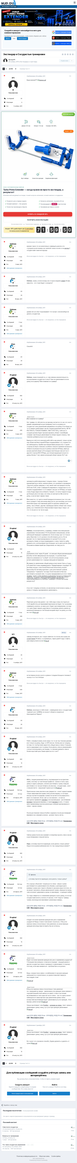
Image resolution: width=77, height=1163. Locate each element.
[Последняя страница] (15, 69)
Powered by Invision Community (38, 1160)
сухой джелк (31, 638)
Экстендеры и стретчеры (28, 61)
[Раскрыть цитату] (30, 874)
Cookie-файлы (55, 1156)
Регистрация (22, 38)
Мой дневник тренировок (14, 268)
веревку (45, 800)
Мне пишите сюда (37, 823)
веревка (55, 802)
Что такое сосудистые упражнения (14, 1144)
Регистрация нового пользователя (22, 1093)
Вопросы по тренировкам (11, 1136)
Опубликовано (36, 76)
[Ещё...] (70, 76)
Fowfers (45, 1005)
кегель (67, 248)
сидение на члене (56, 1005)
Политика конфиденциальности (27, 1156)
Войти (8, 38)
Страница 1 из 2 (24, 69)
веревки (29, 802)
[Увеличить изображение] (42, 80)
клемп (63, 281)
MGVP (54, 204)
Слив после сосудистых (10, 1127)
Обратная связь (44, 1156)
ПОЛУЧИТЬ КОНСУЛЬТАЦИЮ (37, 220)
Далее (11, 69)
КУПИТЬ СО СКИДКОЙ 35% (38, 214)
